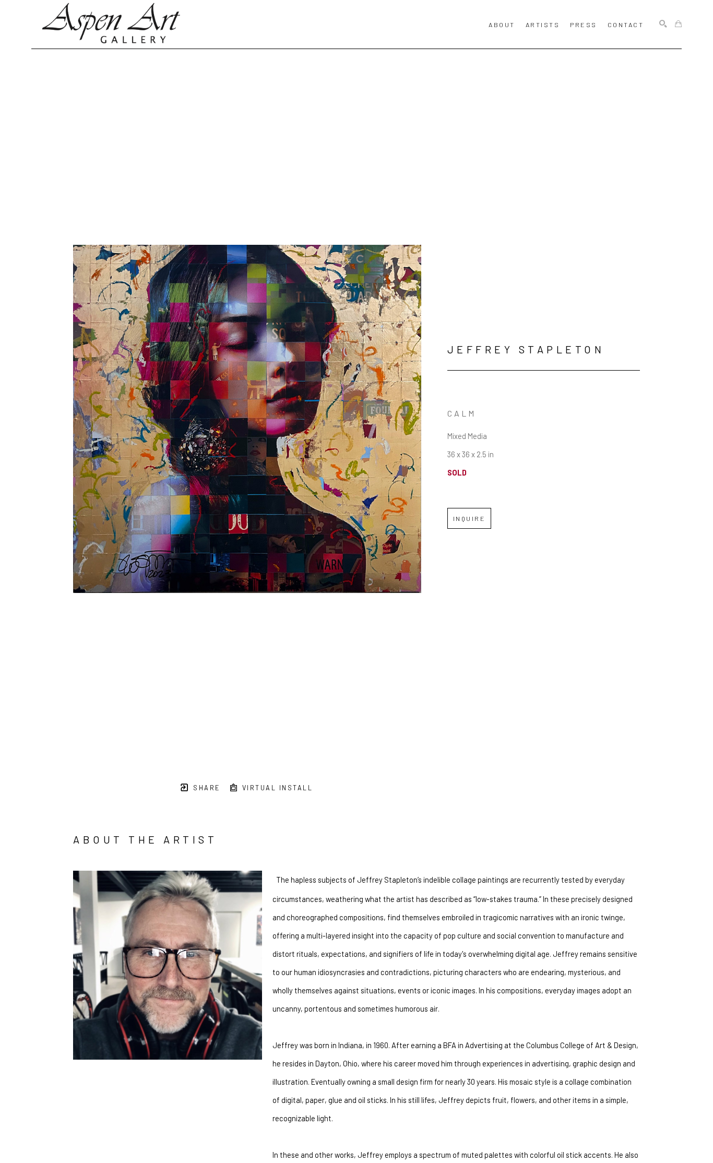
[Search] (663, 24)
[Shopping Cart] (678, 24)
